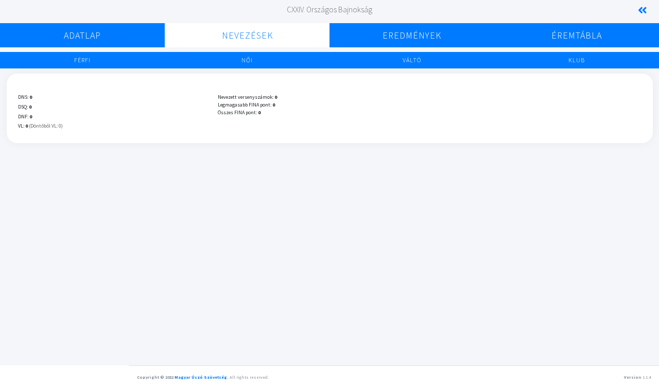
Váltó (412, 60)
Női (247, 60)
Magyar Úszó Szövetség (201, 377)
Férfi (82, 60)
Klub (576, 60)
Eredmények (412, 35)
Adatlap (82, 35)
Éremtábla (576, 35)
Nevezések (247, 35)
